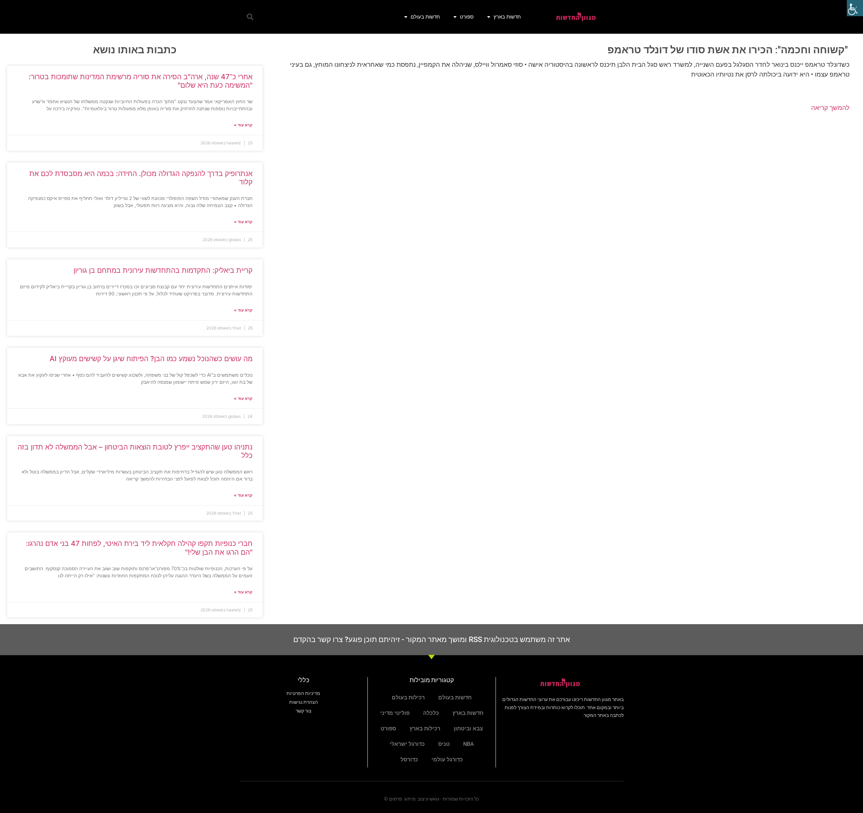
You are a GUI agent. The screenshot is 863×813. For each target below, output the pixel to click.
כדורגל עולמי (447, 759)
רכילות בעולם (408, 697)
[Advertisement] (562, 171)
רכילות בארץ (425, 728)
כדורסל (409, 759)
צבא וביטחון (468, 728)
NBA (468, 744)
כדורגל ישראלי (407, 744)
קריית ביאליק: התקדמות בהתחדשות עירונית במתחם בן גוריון (162, 270)
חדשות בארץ (507, 16)
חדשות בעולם (425, 16)
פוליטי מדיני (395, 713)
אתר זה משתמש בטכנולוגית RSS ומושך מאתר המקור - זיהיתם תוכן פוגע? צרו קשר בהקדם (431, 639)
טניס (444, 744)
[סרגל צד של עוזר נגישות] (855, 8)
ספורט (467, 16)
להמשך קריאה (830, 108)
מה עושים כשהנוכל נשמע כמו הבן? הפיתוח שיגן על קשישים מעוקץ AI (151, 358)
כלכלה (431, 713)
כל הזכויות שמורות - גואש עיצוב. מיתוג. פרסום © (431, 799)
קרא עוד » (243, 124)
